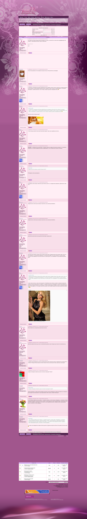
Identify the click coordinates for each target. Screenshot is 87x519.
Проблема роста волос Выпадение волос (30, 464)
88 (24, 157)
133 (25, 248)
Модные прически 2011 (28, 471)
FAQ (29, 17)
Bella (49, 471)
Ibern (49, 465)
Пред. (25, 20)
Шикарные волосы (48, 24)
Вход (52, 17)
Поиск (33, 17)
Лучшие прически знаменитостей (29, 467)
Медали (43, 17)
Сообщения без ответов (22, 22)
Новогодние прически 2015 (28, 478)
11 (24, 141)
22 (24, 355)
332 (24, 380)
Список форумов (35, 24)
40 (24, 81)
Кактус (49, 475)
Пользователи (38, 17)
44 (24, 284)
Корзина (29, 465)
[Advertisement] (43, 61)
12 (24, 117)
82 (24, 391)
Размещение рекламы (55, 490)
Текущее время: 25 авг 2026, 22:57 (37, 433)
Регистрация (48, 17)
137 (25, 381)
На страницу (22, 20)
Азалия (64, 472)
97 (24, 50)
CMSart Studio (61, 499)
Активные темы (28, 22)
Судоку (26, 17)
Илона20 (49, 468)
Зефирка (64, 465)
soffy (64, 479)
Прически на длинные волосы (29, 474)
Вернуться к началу (23, 83)
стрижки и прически (30, 476)
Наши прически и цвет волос (25, 19)
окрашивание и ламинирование (56, 24)
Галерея (22, 17)
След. (29, 20)
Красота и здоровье (41, 24)
